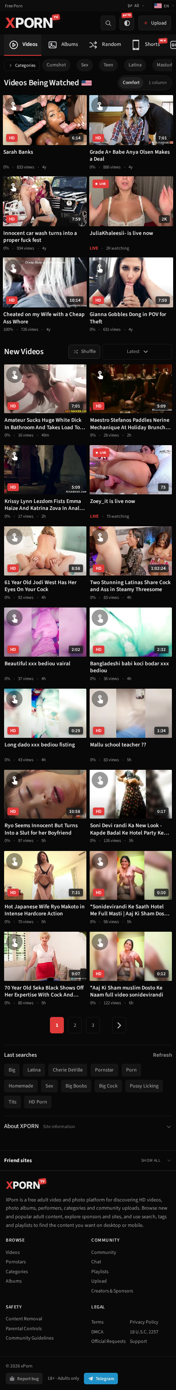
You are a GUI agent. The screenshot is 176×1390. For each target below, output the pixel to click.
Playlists (99, 1271)
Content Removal (24, 1318)
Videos (13, 1252)
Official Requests (108, 1341)
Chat (96, 1261)
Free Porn (14, 6)
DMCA (97, 1332)
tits (12, 1102)
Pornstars (16, 1261)
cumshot (56, 64)
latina (135, 64)
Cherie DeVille (68, 1070)
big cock (108, 1086)
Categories (25, 65)
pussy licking (144, 1086)
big (12, 1070)
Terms (97, 1322)
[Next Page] (119, 1025)
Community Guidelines (30, 1338)
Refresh (162, 1055)
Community (103, 1252)
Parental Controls (24, 1328)
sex (84, 64)
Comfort (131, 82)
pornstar (104, 1070)
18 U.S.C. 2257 (144, 1332)
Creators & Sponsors (112, 1291)
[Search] (108, 23)
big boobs (76, 1086)
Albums (14, 1281)
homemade (21, 1086)
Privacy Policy (144, 1322)
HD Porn (38, 1102)
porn (131, 1070)
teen (108, 64)
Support (138, 1341)
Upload (99, 1281)
